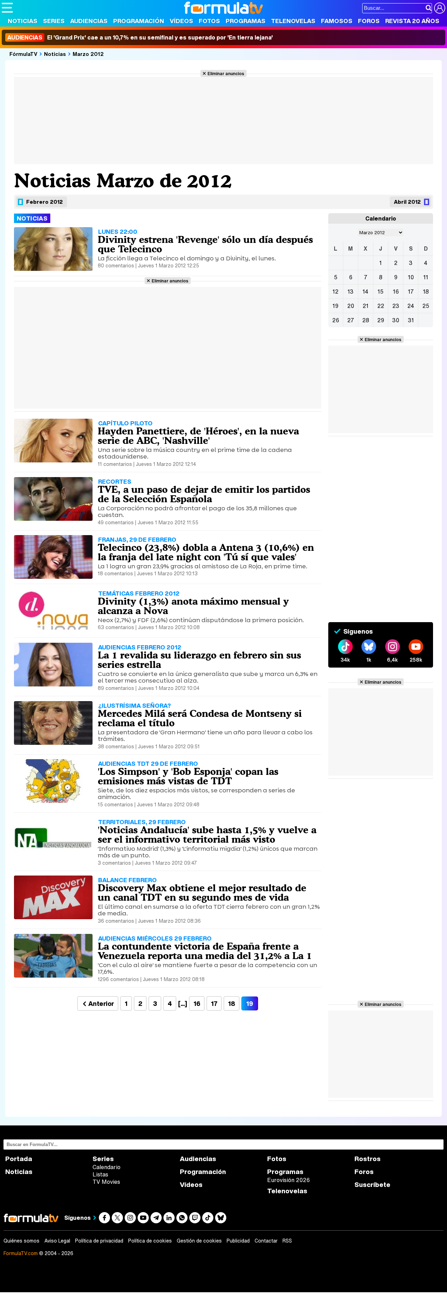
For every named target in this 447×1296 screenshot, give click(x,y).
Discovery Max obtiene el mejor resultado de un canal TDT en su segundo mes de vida (202, 892)
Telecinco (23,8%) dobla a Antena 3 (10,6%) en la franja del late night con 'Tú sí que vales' (206, 552)
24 (410, 306)
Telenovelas (293, 20)
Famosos (336, 20)
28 (365, 320)
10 (411, 277)
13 (350, 291)
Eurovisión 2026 (288, 1180)
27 (350, 320)
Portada (18, 1159)
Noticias (22, 20)
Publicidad (238, 1240)
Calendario (106, 1167)
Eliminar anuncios (225, 73)
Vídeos (181, 20)
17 (214, 1003)
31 (411, 320)
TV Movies (106, 1182)
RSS (287, 1240)
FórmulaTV (23, 54)
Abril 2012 (407, 202)
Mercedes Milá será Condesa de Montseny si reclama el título (200, 718)
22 (380, 306)
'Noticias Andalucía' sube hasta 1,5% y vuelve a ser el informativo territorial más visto (207, 834)
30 (395, 320)
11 (425, 277)
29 (380, 320)
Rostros (367, 1159)
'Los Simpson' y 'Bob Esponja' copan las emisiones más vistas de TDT (188, 776)
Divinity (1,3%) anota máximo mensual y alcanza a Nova (193, 606)
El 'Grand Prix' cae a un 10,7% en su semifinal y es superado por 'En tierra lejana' (140, 37)
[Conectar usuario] (439, 8)
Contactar (266, 1240)
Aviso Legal (57, 1240)
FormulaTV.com (20, 1253)
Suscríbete (372, 1185)
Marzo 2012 (88, 54)
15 (380, 291)
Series (54, 20)
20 (350, 306)
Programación (138, 20)
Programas (245, 20)
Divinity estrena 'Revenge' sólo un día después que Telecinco (205, 244)
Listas (100, 1174)
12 (335, 291)
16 (196, 1003)
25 (425, 306)
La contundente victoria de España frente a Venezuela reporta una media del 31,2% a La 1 (205, 951)
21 (365, 306)
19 (335, 306)
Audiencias (89, 20)
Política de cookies (150, 1240)
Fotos (209, 20)
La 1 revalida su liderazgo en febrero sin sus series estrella (199, 659)
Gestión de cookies (199, 1240)
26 (335, 320)
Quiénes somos (21, 1240)
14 (365, 291)
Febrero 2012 (44, 202)
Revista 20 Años (412, 20)
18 (231, 1003)
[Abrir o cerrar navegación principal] (7, 8)
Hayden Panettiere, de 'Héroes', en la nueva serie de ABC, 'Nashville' (198, 435)
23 (395, 306)
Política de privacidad (99, 1240)
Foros (369, 20)
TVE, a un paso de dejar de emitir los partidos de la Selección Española (204, 494)
